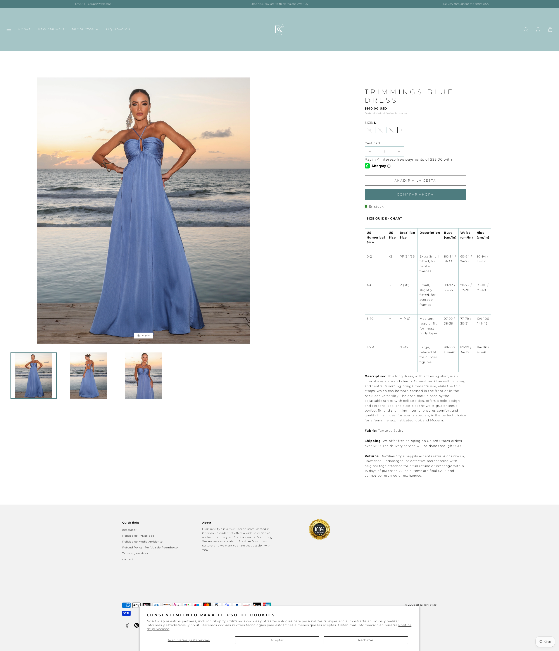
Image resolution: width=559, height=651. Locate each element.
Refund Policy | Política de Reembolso (150, 547)
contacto (128, 559)
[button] (8, 29)
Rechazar (366, 640)
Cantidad (372, 143)
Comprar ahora (415, 194)
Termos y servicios (135, 553)
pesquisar (129, 529)
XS (369, 130)
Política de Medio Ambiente (142, 541)
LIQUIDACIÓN (118, 29)
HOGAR (24, 29)
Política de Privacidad (138, 535)
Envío (368, 113)
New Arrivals (51, 29)
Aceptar (277, 640)
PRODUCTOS (83, 29)
